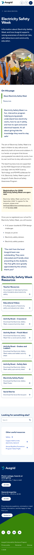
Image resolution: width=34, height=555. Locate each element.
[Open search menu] (26, 3)
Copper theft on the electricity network (13, 442)
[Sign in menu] (22, 3)
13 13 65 (6, 499)
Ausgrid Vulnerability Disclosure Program (14, 542)
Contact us (7, 515)
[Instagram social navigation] (9, 532)
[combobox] (15, 420)
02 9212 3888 (12, 208)
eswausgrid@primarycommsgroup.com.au (17, 205)
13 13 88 (6, 485)
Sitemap (29, 545)
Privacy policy (5, 545)
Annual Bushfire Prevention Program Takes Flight (15, 448)
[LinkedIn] (14, 532)
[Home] (8, 468)
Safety (8, 437)
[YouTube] (19, 532)
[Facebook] (3, 532)
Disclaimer (18, 545)
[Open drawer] (31, 3)
